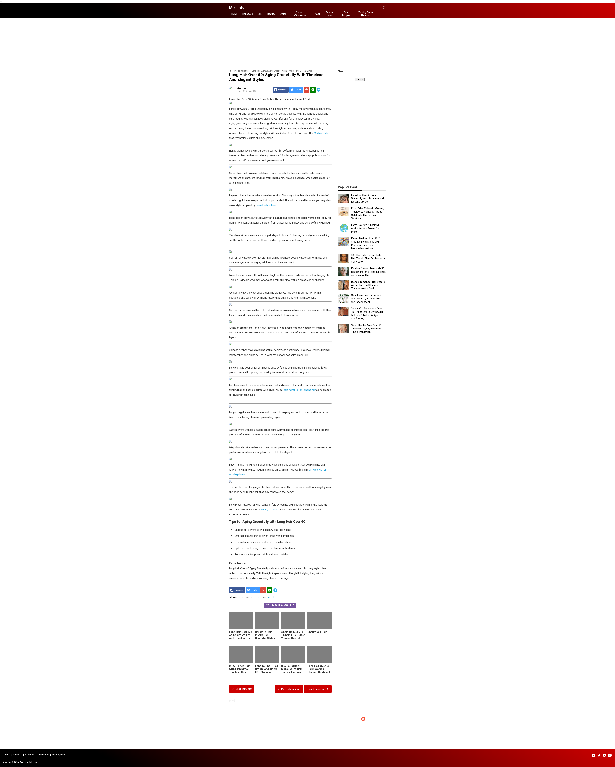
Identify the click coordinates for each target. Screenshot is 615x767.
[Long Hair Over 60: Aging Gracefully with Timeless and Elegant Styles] (241, 620)
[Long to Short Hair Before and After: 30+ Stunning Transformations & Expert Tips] (267, 654)
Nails (260, 14)
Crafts (283, 14)
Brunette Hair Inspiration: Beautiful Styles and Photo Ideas (265, 636)
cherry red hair (269, 509)
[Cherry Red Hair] (320, 620)
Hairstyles (247, 14)
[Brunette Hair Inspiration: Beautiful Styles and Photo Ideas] (267, 620)
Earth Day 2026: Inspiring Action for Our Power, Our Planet (365, 228)
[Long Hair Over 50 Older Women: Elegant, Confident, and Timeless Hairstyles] (320, 654)
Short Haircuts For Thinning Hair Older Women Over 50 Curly (293, 636)
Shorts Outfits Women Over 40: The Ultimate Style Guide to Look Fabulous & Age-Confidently (367, 313)
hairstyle (271, 597)
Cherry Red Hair (317, 632)
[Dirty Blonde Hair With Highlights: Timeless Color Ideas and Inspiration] (241, 654)
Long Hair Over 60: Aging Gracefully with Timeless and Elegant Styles (240, 636)
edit (259, 597)
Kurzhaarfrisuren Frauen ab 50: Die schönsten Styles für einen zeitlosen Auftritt (368, 272)
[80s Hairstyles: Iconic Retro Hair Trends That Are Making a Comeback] (293, 654)
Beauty (271, 14)
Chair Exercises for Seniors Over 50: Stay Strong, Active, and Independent (367, 298)
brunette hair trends (267, 205)
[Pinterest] (306, 90)
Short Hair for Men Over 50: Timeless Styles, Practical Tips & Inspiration (366, 329)
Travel (316, 14)
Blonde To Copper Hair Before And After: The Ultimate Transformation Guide (368, 285)
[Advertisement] (307, 744)
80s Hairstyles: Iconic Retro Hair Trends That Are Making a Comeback (291, 672)
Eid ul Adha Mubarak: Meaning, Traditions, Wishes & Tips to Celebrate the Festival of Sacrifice (368, 213)
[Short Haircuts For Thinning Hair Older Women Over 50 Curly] (293, 620)
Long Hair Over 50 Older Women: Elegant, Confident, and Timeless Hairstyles (319, 672)
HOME (234, 14)
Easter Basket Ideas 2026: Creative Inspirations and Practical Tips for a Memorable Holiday (366, 243)
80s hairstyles (321, 133)
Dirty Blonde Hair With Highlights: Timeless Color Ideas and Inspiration (239, 672)
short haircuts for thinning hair (299, 389)
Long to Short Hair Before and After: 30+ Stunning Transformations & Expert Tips (267, 672)
